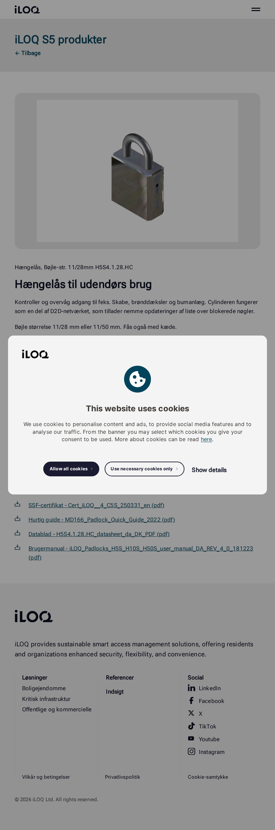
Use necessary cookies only (142, 468)
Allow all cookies (69, 468)
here (206, 439)
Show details (209, 469)
